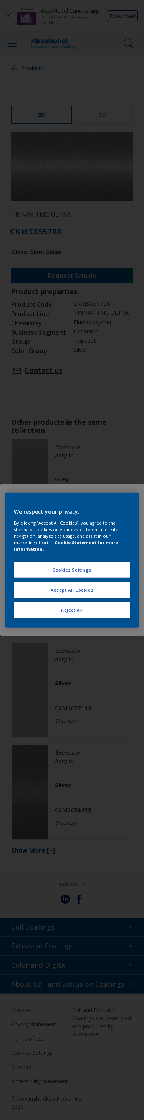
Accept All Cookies (72, 589)
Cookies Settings (72, 570)
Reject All (72, 609)
